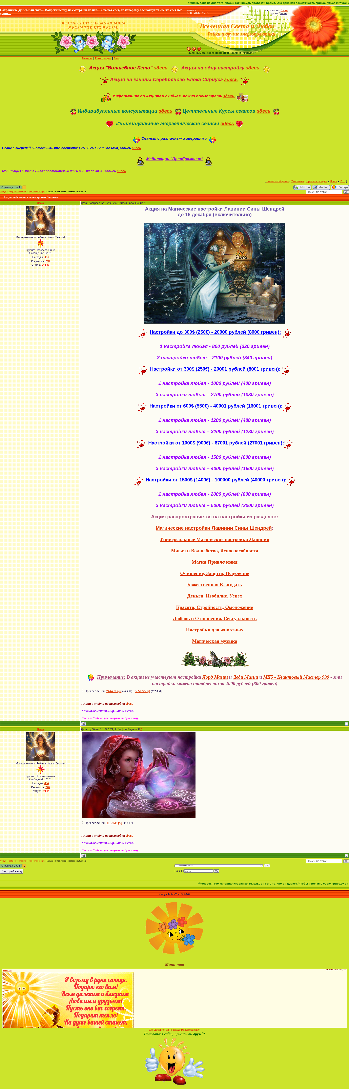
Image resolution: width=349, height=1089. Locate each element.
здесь (160, 67)
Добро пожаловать (17, 192)
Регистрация (103, 58)
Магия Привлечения (215, 562)
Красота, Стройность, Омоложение (214, 607)
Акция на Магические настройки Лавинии (66, 192)
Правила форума (316, 181)
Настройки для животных (214, 629)
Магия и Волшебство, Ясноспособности (214, 550)
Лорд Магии (215, 677)
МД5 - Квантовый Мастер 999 (296, 677)
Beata (40, 202)
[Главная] (189, 48)
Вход (117, 58)
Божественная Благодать (214, 584)
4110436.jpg (114, 823)
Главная (87, 58)
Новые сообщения (277, 181)
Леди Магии (245, 677)
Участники (297, 181)
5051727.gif (142, 691)
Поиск (333, 181)
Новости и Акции (37, 192)
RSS (204, 10)
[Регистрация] (194, 48)
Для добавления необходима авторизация (174, 1029)
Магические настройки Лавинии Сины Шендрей (214, 528)
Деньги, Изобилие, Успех (214, 595)
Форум (3, 192)
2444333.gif (113, 691)
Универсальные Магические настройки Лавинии (214, 539)
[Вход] (199, 48)
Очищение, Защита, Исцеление (214, 573)
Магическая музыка (214, 641)
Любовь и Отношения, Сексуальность (215, 618)
